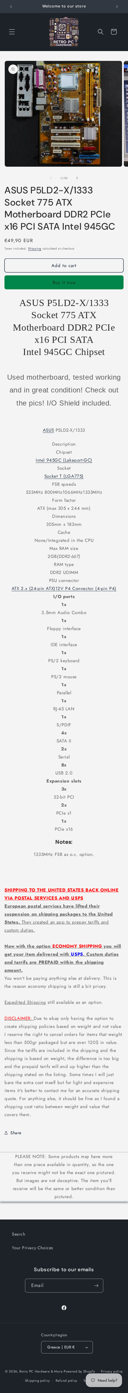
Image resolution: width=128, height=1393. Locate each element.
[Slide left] (50, 177)
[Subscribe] (96, 1286)
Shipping (34, 248)
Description (64, 444)
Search (18, 1234)
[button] (11, 31)
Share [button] (15, 1133)
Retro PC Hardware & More (41, 1371)
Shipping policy (37, 1380)
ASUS (48, 430)
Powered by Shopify (79, 1371)
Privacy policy (112, 1371)
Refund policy (66, 1380)
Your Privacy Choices (32, 1248)
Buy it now (64, 282)
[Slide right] (77, 177)
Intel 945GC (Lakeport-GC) (64, 460)
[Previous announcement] (11, 6)
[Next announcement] (117, 6)
